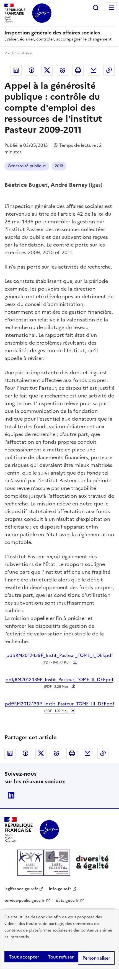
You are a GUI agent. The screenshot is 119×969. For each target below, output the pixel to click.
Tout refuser (61, 957)
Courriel (93, 70)
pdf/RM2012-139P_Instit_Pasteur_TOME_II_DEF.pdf (59, 682)
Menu (111, 7)
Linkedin (16, 70)
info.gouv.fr (60, 889)
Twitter (47, 70)
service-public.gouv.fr (24, 900)
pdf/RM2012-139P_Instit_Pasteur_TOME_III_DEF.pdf (59, 706)
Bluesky (62, 70)
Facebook (31, 70)
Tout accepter (24, 957)
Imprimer (78, 70)
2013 (59, 166)
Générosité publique (27, 166)
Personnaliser (96, 958)
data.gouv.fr (67, 900)
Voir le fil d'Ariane (18, 53)
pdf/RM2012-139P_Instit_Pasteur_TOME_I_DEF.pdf (59, 658)
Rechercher (95, 7)
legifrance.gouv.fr (21, 889)
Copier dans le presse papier (109, 70)
